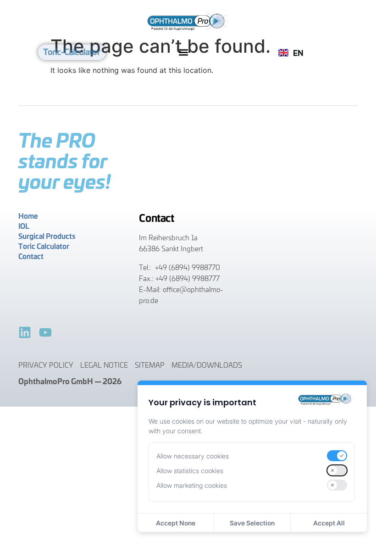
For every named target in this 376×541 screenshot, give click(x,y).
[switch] (337, 455)
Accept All (329, 523)
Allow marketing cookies (191, 485)
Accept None (175, 523)
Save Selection (252, 523)
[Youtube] (45, 332)
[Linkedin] (24, 332)
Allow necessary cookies (192, 456)
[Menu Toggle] (183, 52)
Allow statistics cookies (189, 471)
